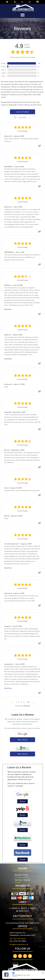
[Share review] (39, 146)
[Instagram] (25, 956)
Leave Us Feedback (22, 112)
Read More (8, 309)
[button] (22, 15)
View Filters (22, 117)
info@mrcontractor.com (19, 944)
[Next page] (33, 702)
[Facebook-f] (15, 956)
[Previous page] (12, 702)
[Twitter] (20, 956)
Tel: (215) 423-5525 (18, 938)
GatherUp (26, 706)
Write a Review (23, 740)
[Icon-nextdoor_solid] (30, 956)
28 (28, 702)
